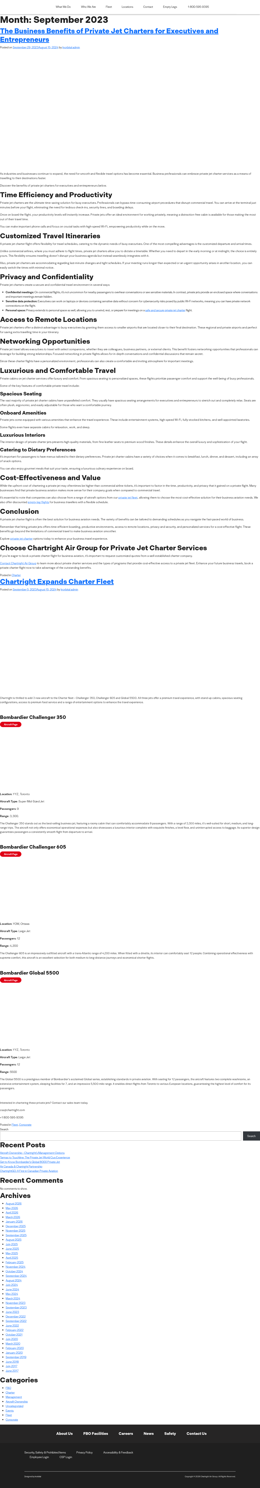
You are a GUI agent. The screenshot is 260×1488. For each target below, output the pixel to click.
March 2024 (13, 1298)
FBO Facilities (95, 1433)
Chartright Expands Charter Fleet (57, 581)
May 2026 (12, 1208)
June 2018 (12, 1362)
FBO (8, 1388)
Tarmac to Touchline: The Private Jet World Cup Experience (35, 1157)
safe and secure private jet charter (165, 310)
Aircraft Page (11, 724)
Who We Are (88, 7)
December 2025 (16, 1226)
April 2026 (12, 1212)
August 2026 (14, 1203)
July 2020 (12, 1339)
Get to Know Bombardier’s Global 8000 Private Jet (30, 1162)
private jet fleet (128, 497)
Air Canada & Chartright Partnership (21, 1166)
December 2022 (16, 1316)
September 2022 (16, 1321)
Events (10, 1410)
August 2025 (13, 1239)
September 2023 (16, 1307)
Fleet (109, 7)
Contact (148, 7)
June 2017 (12, 1371)
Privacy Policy (84, 1452)
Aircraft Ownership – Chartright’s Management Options (32, 1153)
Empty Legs (170, 7)
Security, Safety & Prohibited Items (45, 1452)
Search (4, 1129)
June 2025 (12, 1249)
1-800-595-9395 (198, 7)
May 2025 (12, 1253)
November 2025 (15, 1230)
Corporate (25, 1125)
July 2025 (12, 1244)
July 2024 (12, 1285)
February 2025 (15, 1262)
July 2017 (11, 1366)
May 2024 (12, 1294)
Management (14, 1397)
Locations (127, 7)
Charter (16, 575)
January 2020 (14, 1353)
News (149, 1433)
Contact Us (197, 1433)
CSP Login (66, 1457)
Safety (170, 1433)
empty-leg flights (38, 502)
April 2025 (12, 1258)
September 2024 (16, 1276)
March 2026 (13, 1217)
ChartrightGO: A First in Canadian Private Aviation (29, 1171)
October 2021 (14, 1334)
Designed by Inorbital (32, 1476)
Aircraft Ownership (17, 1401)
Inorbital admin (71, 47)
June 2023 (12, 1312)
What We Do (63, 7)
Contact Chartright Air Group (18, 563)
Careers (126, 1433)
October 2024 (14, 1271)
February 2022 (15, 1330)
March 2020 (13, 1343)
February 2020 (15, 1348)
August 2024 (14, 1280)
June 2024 (12, 1289)
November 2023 (15, 1303)
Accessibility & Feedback (118, 1452)
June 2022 (12, 1325)
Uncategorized (14, 1406)
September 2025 (16, 1235)
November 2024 (15, 1267)
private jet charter (21, 538)
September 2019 (16, 1357)
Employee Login (39, 1457)
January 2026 (14, 1221)
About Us (64, 1433)
